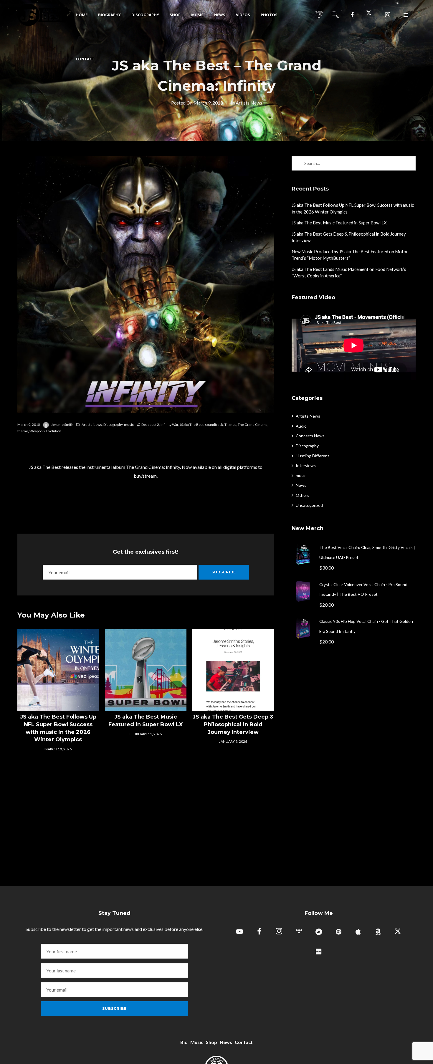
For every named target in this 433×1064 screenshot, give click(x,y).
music (129, 424)
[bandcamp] (318, 932)
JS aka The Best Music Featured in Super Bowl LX (339, 222)
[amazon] (378, 932)
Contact (244, 1042)
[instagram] (387, 14)
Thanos (230, 424)
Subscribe (223, 572)
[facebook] (352, 14)
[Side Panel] (406, 14)
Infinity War (169, 424)
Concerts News (310, 435)
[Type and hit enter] (409, 163)
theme (22, 431)
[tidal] (298, 932)
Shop (211, 1042)
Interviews (306, 465)
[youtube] (239, 934)
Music (196, 1042)
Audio (301, 425)
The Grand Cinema (252, 424)
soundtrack (214, 424)
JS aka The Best (192, 424)
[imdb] (318, 952)
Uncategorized (309, 505)
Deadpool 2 (150, 424)
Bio (184, 1042)
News (301, 485)
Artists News (249, 102)
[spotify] (338, 932)
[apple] (358, 932)
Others (302, 495)
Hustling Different (312, 455)
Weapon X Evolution (45, 431)
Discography (113, 424)
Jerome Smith (62, 424)
